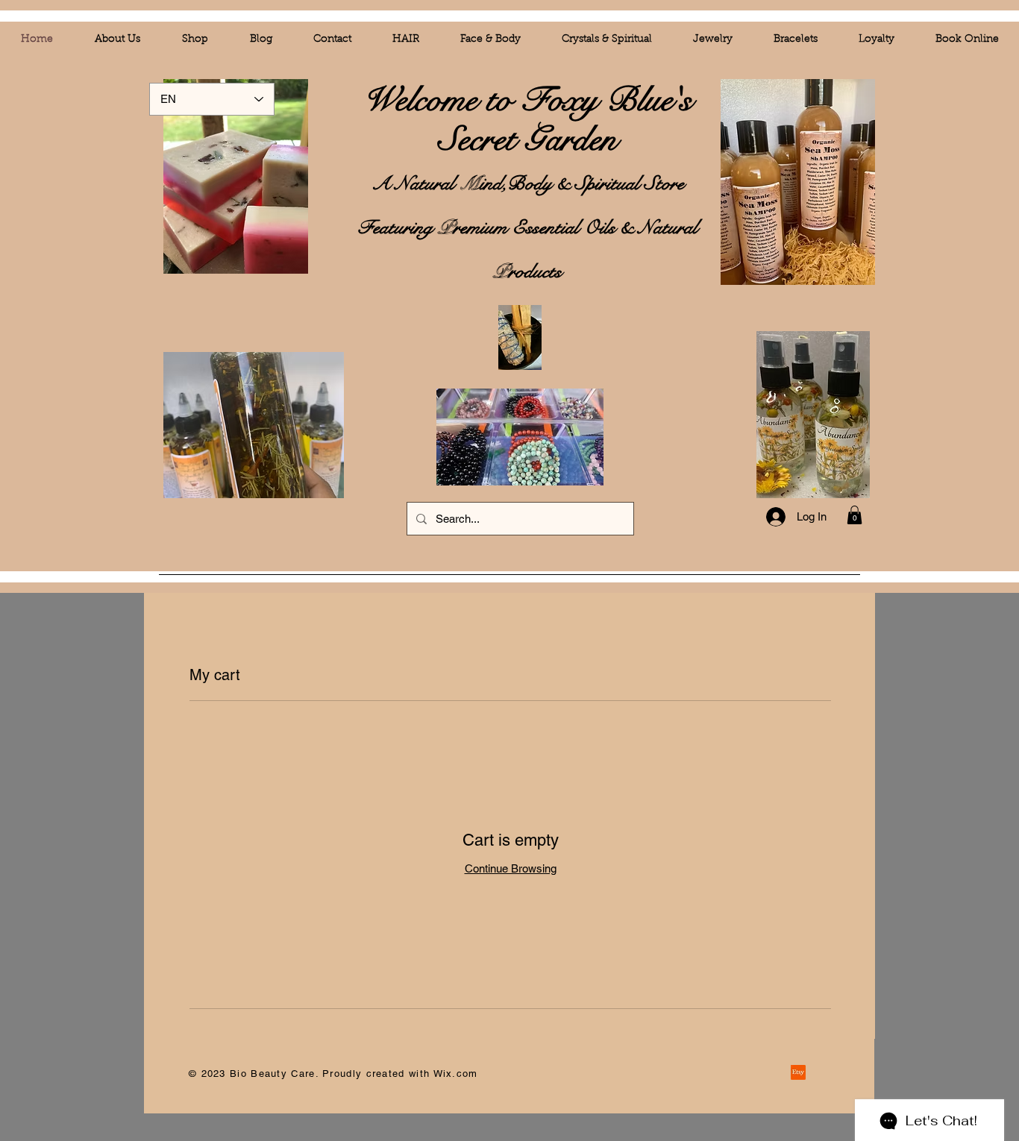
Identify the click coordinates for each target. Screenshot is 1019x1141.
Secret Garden (528, 139)
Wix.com (455, 1073)
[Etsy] (798, 1072)
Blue (639, 100)
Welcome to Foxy (484, 100)
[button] (854, 515)
